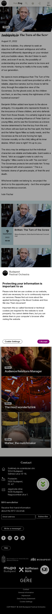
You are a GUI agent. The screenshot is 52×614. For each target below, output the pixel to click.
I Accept (43, 341)
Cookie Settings (12, 341)
